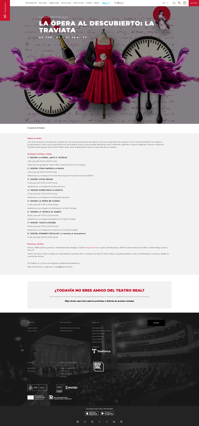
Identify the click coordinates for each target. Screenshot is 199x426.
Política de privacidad (98, 336)
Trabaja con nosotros (66, 373)
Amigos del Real (91, 248)
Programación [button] (31, 3)
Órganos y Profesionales (66, 368)
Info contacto (31, 368)
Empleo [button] (96, 3)
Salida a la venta (32, 330)
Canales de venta (32, 328)
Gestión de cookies (97, 342)
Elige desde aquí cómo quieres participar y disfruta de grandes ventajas (99, 301)
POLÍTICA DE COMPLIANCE (98, 333)
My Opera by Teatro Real (66, 330)
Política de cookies (97, 339)
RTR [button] (102, 3)
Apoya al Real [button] (66, 3)
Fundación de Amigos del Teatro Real (70, 328)
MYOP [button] (116, 3)
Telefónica (101, 350)
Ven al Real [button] (43, 3)
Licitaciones (63, 376)
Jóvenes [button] (89, 3)
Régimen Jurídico (64, 371)
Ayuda (156, 323)
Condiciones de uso (97, 328)
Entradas (193, 3)
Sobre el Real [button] (54, 3)
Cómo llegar (30, 371)
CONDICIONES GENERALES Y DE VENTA (101, 330)
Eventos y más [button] (78, 3)
